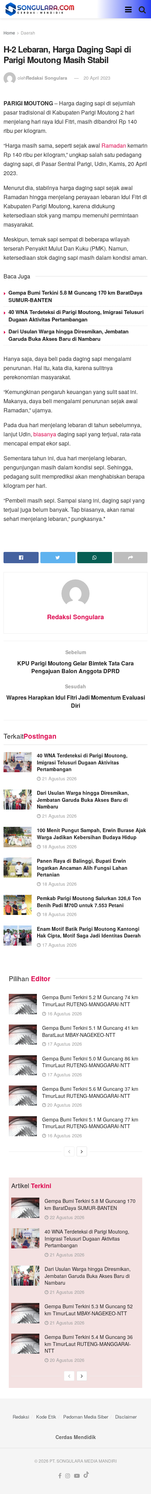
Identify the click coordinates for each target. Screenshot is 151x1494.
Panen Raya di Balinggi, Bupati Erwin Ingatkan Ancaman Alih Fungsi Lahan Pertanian (82, 867)
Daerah (28, 33)
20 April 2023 (97, 77)
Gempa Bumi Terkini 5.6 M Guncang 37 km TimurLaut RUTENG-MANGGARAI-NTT (90, 1092)
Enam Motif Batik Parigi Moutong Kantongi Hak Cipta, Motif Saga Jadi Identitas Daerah (89, 932)
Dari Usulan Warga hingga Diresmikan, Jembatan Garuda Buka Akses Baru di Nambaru (68, 335)
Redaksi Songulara (46, 77)
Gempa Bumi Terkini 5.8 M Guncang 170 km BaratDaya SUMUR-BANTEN (75, 296)
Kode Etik (46, 1416)
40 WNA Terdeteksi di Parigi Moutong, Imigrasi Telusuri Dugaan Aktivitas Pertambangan (76, 315)
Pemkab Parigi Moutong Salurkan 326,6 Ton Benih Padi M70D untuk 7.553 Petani (89, 901)
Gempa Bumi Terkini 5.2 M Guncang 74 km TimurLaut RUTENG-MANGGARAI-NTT (90, 1001)
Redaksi (21, 1416)
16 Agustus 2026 (64, 1013)
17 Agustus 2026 (59, 944)
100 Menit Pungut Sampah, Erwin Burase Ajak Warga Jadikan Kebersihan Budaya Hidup (91, 833)
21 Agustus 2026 (59, 778)
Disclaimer (126, 1416)
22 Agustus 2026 (66, 1217)
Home (9, 33)
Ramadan (113, 145)
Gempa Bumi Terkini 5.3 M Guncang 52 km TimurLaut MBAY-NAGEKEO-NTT (89, 1310)
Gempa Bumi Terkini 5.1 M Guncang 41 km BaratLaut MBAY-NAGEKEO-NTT (90, 1031)
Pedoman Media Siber (85, 1416)
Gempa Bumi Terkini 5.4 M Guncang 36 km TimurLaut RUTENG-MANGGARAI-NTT (89, 1343)
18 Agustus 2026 (59, 846)
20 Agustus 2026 (64, 1104)
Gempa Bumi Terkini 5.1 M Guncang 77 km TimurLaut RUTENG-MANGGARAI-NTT (90, 1123)
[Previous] (69, 1151)
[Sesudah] (82, 1151)
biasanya (44, 434)
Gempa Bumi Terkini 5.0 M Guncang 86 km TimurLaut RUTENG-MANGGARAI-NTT (90, 1062)
